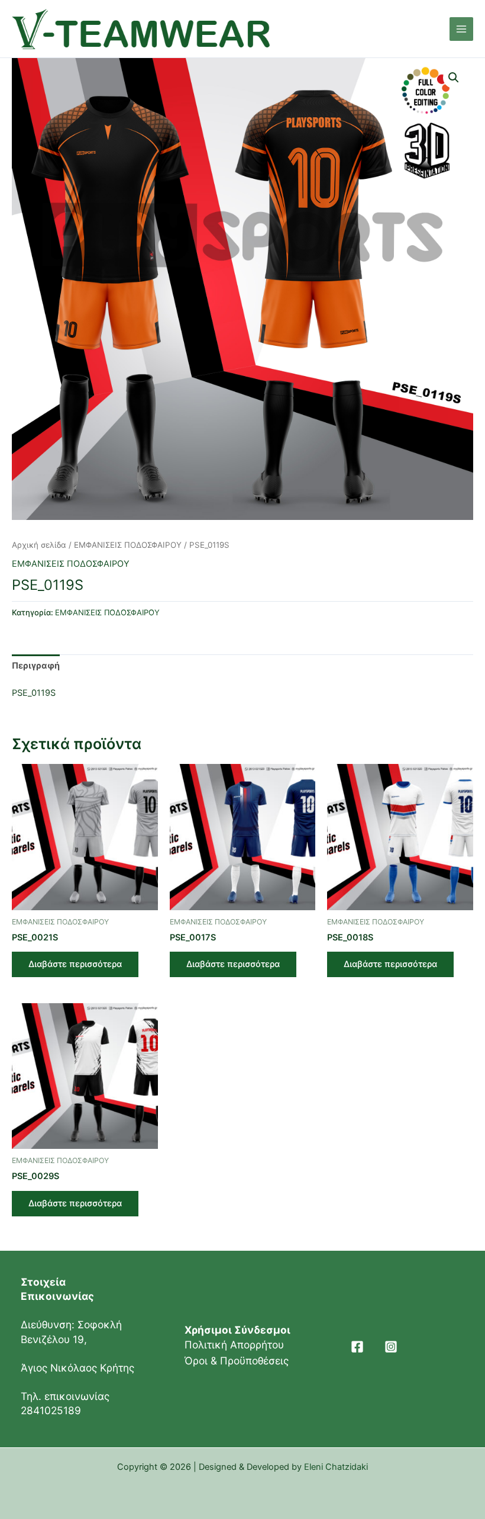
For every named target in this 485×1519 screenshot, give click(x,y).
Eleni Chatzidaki (336, 1467)
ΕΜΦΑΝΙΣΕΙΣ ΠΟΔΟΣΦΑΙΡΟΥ (128, 545)
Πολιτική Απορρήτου (234, 1344)
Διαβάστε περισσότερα (75, 964)
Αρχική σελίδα (39, 545)
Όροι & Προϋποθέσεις (237, 1360)
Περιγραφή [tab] (36, 665)
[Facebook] (357, 1346)
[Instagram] (390, 1346)
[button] (453, 77)
